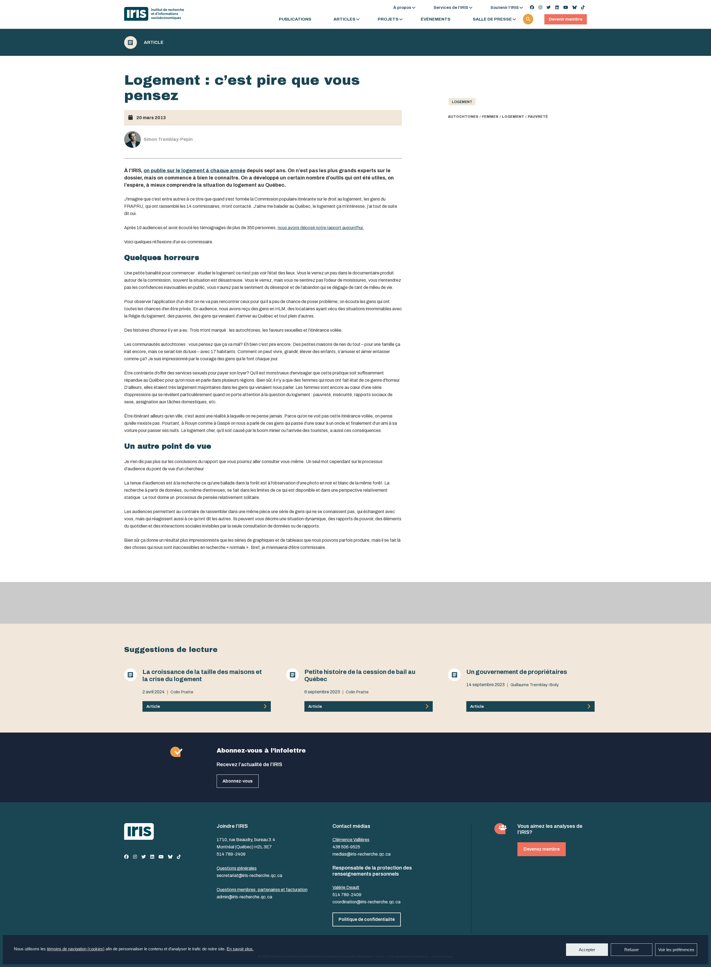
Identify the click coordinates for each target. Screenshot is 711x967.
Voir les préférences (676, 949)
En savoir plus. (240, 948)
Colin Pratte (182, 692)
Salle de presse (492, 19)
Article (154, 42)
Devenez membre (542, 849)
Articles (345, 19)
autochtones (463, 117)
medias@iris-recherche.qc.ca (361, 854)
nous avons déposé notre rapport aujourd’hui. (321, 227)
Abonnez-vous (237, 781)
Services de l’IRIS (451, 7)
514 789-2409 (231, 854)
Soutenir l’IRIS (504, 7)
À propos (402, 7)
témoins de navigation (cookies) (75, 948)
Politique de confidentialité (367, 919)
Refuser (631, 949)
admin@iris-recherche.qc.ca (244, 896)
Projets (388, 19)
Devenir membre (565, 19)
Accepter (587, 949)
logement (513, 117)
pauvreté (538, 117)
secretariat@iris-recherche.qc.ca (249, 875)
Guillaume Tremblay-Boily (534, 684)
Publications (295, 19)
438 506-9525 (346, 846)
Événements (435, 19)
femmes (490, 117)
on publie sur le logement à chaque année (195, 170)
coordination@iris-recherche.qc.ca (366, 901)
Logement (462, 102)
